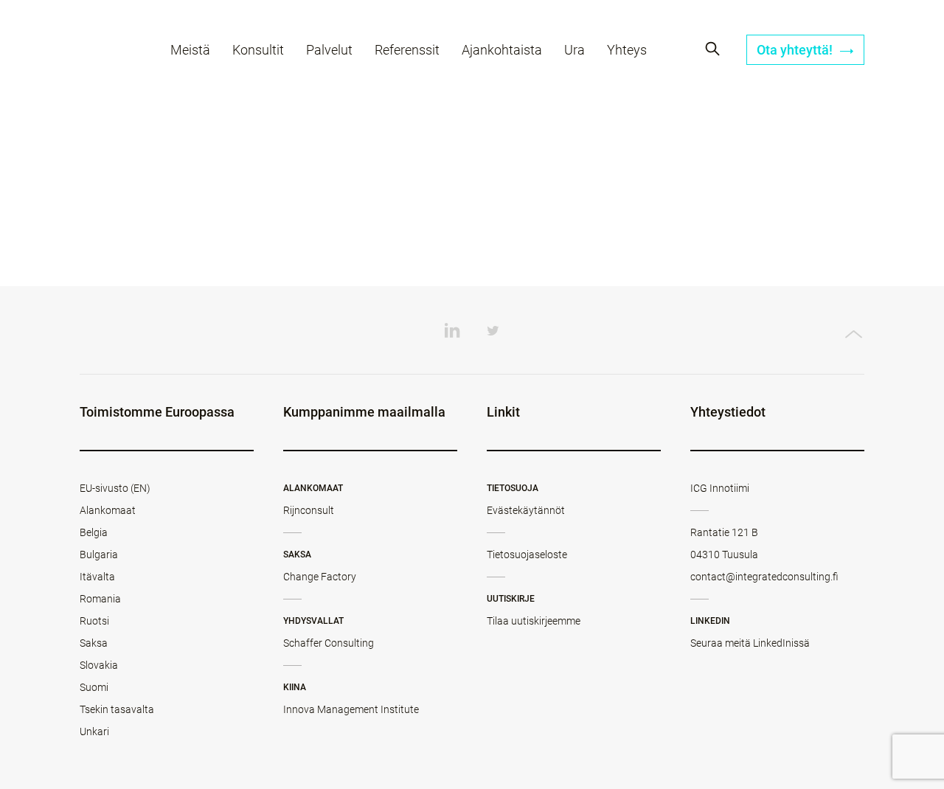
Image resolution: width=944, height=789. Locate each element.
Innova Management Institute (351, 709)
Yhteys (627, 50)
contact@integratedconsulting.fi (764, 577)
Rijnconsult (308, 510)
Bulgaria (99, 554)
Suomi (94, 687)
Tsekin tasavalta (117, 709)
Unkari (94, 731)
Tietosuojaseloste (527, 554)
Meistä (190, 50)
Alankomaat (108, 510)
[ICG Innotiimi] (106, 52)
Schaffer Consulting (328, 643)
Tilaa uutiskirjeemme (533, 621)
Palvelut (329, 50)
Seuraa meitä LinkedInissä (750, 643)
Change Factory (319, 577)
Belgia (94, 532)
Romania (100, 599)
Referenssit (407, 50)
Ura (574, 50)
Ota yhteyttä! (796, 50)
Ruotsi (94, 621)
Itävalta (97, 577)
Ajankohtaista (502, 50)
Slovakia (99, 665)
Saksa (94, 643)
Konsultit (258, 50)
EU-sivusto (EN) (115, 488)
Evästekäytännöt (526, 510)
